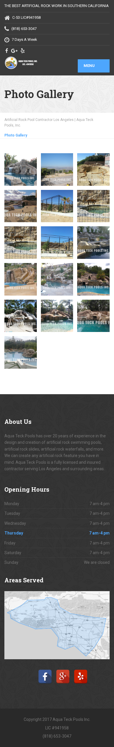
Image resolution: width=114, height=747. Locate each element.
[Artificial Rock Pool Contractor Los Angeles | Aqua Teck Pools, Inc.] (30, 63)
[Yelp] (80, 671)
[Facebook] (45, 671)
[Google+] (62, 671)
